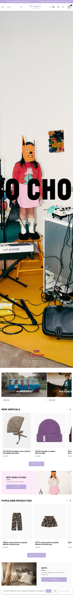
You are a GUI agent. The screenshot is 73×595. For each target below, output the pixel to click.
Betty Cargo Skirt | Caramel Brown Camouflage (47, 543)
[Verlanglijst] (63, 7)
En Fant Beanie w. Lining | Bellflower (45, 452)
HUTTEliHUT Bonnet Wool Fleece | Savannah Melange (17, 452)
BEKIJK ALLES (35, 464)
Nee (55, 591)
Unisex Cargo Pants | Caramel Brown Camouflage (15, 543)
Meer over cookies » (64, 591)
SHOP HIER (16, 487)
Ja (48, 591)
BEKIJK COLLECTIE (35, 555)
